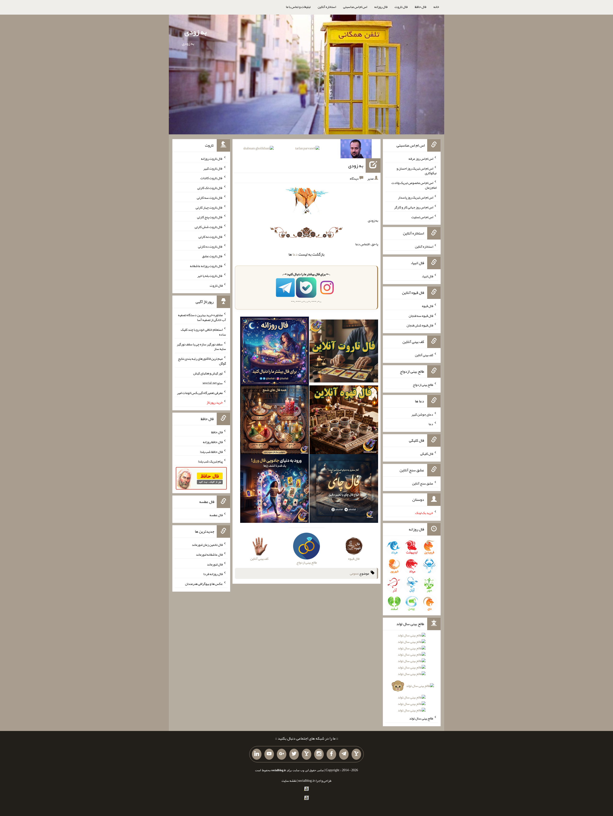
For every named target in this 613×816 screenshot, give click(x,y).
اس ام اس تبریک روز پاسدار (415, 197)
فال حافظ (420, 6)
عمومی (354, 573)
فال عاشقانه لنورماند (209, 554)
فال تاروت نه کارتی (211, 236)
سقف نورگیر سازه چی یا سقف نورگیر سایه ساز (201, 346)
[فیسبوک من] (331, 754)
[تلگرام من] (344, 754)
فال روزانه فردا (213, 574)
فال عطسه (216, 515)
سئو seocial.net (213, 383)
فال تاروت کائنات (211, 178)
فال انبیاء (427, 276)
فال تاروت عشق (212, 256)
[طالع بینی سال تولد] (412, 674)
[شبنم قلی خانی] (258, 149)
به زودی (195, 32)
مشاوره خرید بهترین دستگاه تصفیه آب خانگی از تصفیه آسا (202, 317)
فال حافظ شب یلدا (211, 451)
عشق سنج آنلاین (422, 483)
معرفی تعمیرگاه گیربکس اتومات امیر (200, 392)
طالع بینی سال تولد (421, 718)
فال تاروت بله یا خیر (210, 275)
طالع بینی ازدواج (423, 384)
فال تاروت (401, 6)
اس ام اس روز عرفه (421, 158)
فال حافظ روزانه (213, 442)
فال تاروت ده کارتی (210, 246)
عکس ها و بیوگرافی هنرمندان (204, 583)
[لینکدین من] (256, 754)
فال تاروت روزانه (212, 158)
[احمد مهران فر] (356, 149)
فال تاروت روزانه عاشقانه (206, 265)
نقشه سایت (289, 780)
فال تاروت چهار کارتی (209, 207)
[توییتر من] (294, 754)
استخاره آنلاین (327, 6)
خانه (436, 6)
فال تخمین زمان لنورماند (207, 544)
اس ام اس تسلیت (422, 216)
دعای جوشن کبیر (422, 414)
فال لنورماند (215, 564)
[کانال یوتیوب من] (269, 754)
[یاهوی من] (356, 754)
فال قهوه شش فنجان (420, 325)
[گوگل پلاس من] (281, 754)
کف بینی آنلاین (424, 355)
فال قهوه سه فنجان (421, 315)
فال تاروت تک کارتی (210, 187)
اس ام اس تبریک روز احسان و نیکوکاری (417, 170)
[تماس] (306, 754)
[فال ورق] (274, 489)
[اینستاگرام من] (319, 754)
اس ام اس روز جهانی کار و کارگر (413, 207)
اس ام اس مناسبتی (355, 6)
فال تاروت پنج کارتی (210, 217)
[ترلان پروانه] (307, 149)
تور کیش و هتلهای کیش (208, 373)
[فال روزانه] (274, 352)
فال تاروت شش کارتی (209, 226)
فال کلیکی (426, 453)
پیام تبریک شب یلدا (210, 461)
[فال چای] (343, 489)
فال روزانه (380, 6)
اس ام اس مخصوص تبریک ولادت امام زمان (414, 185)
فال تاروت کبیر (213, 168)
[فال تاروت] (343, 352)
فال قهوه (427, 305)
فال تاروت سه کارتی (210, 197)
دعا (295, 254)
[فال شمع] (274, 420)
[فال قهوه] (343, 420)
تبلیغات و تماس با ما (298, 6)
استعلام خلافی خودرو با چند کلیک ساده (203, 332)
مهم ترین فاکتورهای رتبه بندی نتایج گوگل (202, 361)
